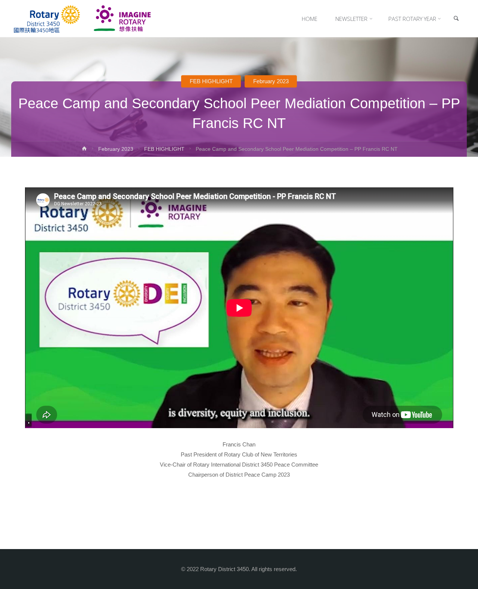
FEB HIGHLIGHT (211, 81)
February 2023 (271, 81)
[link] (456, 19)
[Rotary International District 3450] (82, 18)
